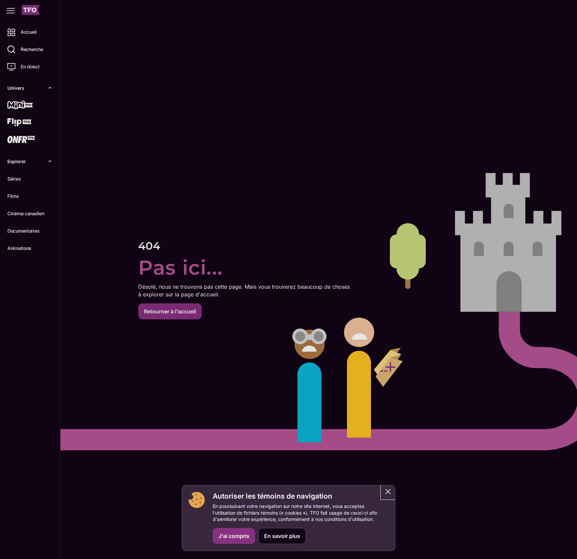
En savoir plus (282, 536)
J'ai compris (233, 536)
